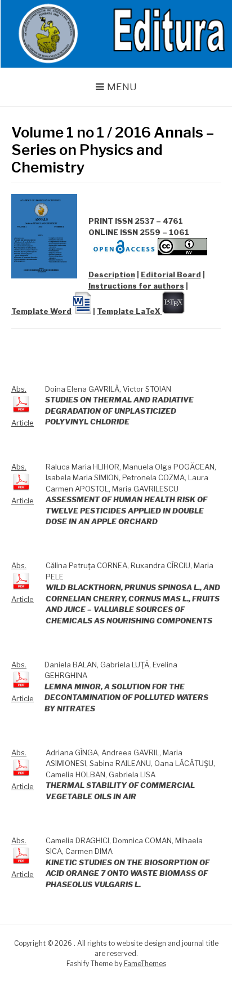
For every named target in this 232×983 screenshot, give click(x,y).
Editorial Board (171, 274)
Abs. (18, 388)
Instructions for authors (136, 285)
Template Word (41, 311)
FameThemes (145, 963)
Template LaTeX (129, 311)
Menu (122, 86)
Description (111, 274)
